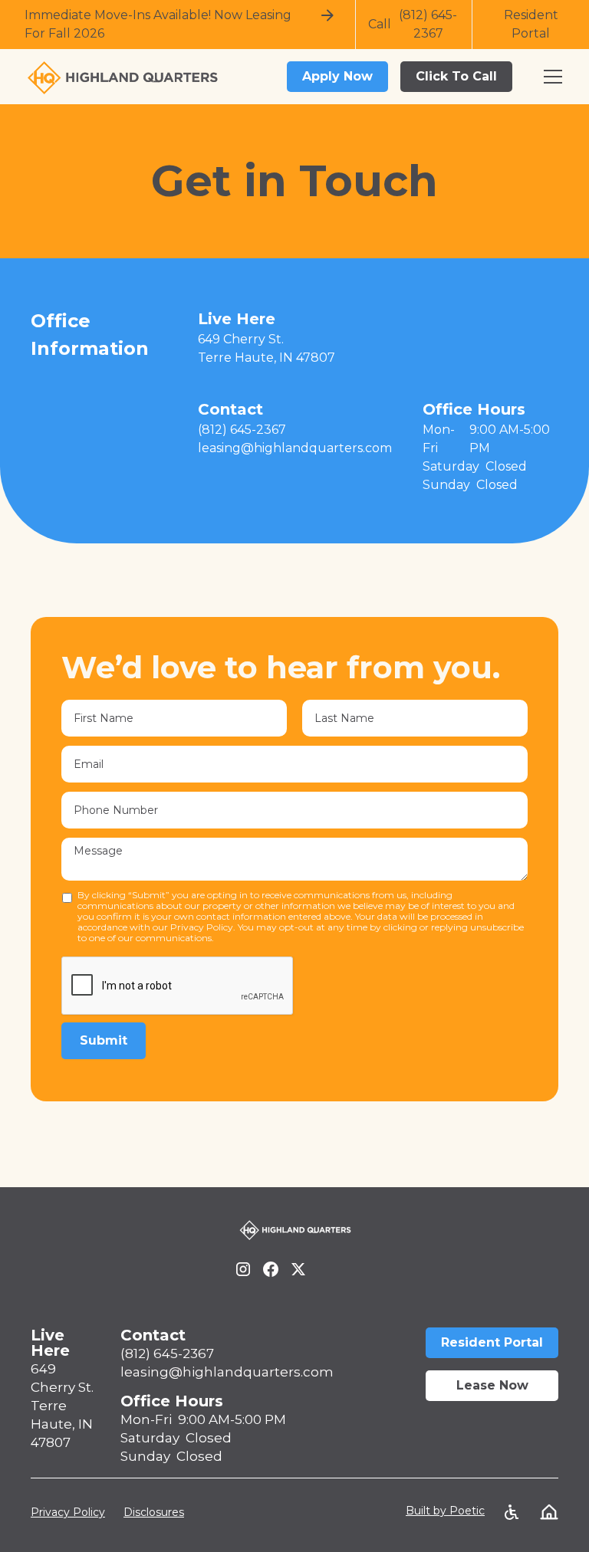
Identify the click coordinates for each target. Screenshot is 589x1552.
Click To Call (456, 76)
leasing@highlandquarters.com (227, 1372)
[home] (276, 77)
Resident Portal (492, 1342)
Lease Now (492, 1385)
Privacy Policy (68, 1512)
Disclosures (153, 1512)
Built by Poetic (445, 1511)
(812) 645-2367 (167, 1353)
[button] (553, 76)
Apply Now (337, 76)
